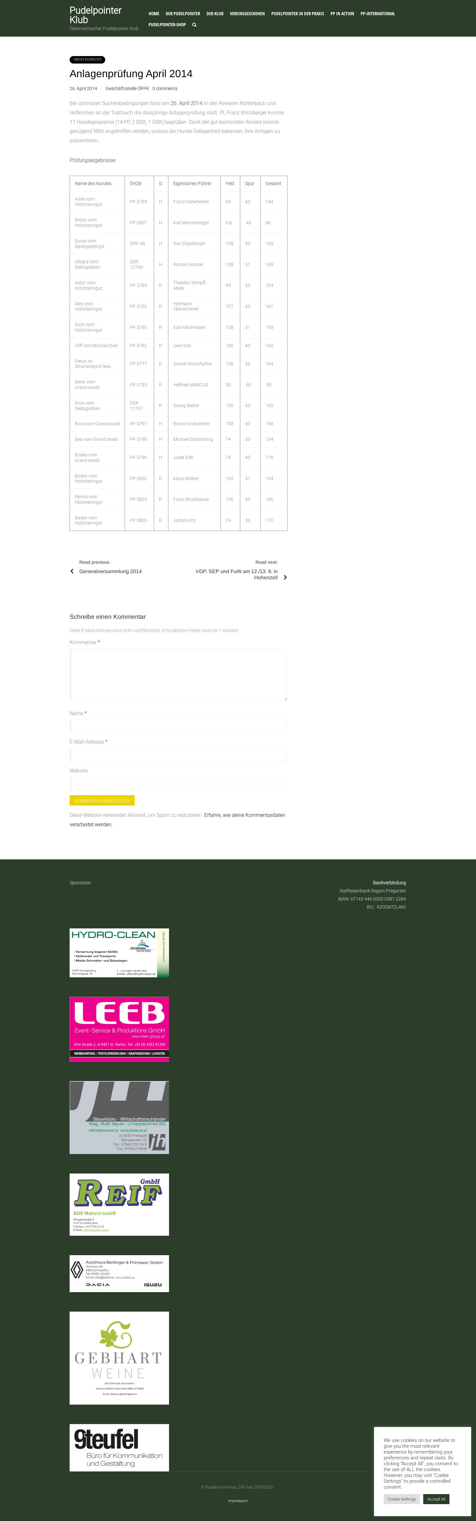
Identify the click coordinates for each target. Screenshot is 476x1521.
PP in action (342, 13)
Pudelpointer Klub (96, 15)
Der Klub (215, 13)
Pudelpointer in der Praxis (297, 13)
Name (78, 713)
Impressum (238, 1501)
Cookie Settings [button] (402, 1499)
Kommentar (85, 642)
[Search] (194, 24)
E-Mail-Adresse (89, 742)
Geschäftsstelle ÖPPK (127, 88)
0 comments (165, 88)
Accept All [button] (436, 1499)
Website (79, 771)
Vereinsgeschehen (247, 13)
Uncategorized (87, 59)
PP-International (378, 13)
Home (154, 13)
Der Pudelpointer (183, 13)
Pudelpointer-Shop (167, 24)
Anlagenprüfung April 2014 (131, 73)
